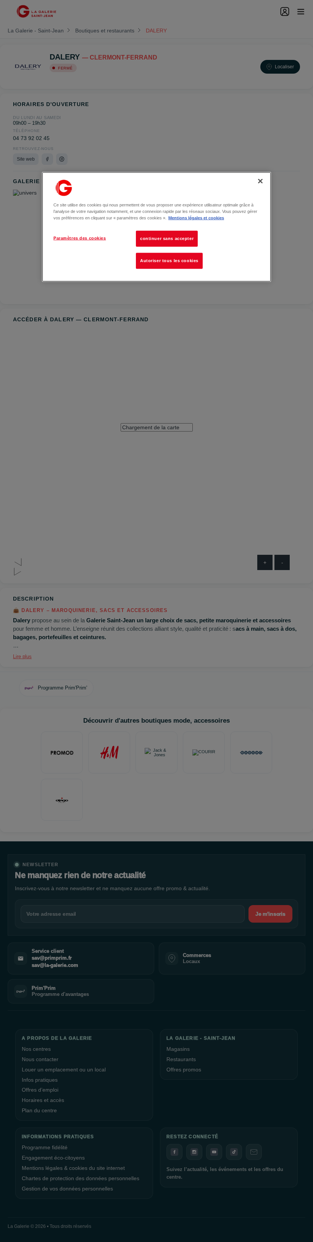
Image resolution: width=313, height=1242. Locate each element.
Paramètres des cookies (79, 238)
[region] (156, 227)
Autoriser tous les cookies (169, 260)
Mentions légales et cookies (196, 218)
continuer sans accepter (167, 238)
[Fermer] (260, 181)
